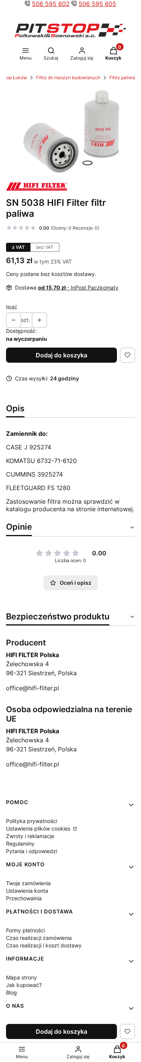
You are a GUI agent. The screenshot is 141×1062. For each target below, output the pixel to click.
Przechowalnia (24, 898)
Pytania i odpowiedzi (31, 851)
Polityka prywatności (31, 821)
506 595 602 (51, 4)
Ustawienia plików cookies (39, 828)
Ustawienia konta (27, 890)
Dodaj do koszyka (61, 355)
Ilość (11, 307)
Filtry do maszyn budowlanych (68, 77)
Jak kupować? (24, 985)
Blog (11, 992)
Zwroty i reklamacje (30, 836)
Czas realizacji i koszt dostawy (44, 945)
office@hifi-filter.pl (32, 688)
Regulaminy (20, 843)
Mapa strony (21, 977)
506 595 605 (97, 4)
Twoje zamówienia (28, 883)
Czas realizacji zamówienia (39, 938)
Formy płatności (25, 930)
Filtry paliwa (122, 77)
